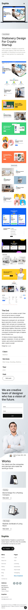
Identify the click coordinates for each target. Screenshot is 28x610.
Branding (5, 490)
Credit (9, 346)
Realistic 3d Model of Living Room (12, 525)
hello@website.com (6, 599)
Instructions (23, 604)
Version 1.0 (10, 604)
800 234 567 (4, 597)
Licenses (18, 604)
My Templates (16, 606)
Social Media (6, 34)
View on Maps (5, 591)
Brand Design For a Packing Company (13, 494)
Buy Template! (4, 604)
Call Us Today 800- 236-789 (19, 455)
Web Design (6, 521)
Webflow (3, 607)
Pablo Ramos (7, 606)
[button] (24, 3)
